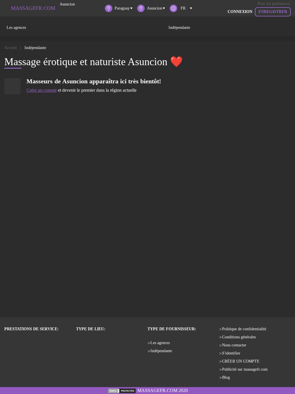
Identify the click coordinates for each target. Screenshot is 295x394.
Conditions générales (239, 337)
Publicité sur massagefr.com (245, 369)
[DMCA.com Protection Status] (121, 390)
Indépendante (179, 27)
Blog (226, 377)
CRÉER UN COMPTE (241, 361)
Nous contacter (234, 345)
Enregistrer (272, 12)
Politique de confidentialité (244, 329)
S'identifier (231, 353)
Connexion (240, 12)
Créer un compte (42, 90)
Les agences (16, 27)
